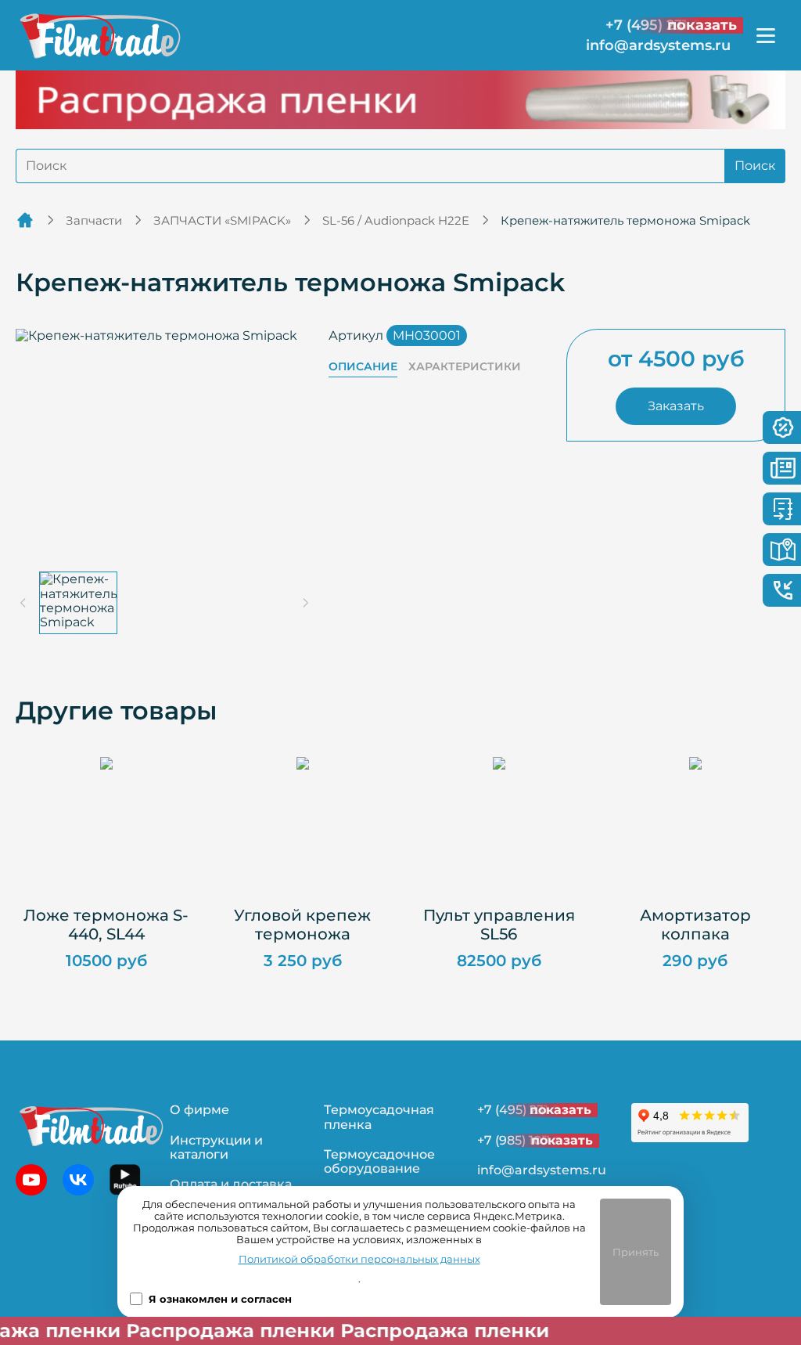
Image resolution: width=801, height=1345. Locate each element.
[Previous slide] (23, 603)
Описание (363, 366)
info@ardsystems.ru (658, 46)
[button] (78, 603)
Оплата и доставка (231, 1184)
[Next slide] (305, 603)
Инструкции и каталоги (216, 1147)
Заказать (676, 405)
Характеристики (464, 366)
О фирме (199, 1109)
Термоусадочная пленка (379, 1116)
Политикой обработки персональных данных (359, 1259)
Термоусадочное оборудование (379, 1161)
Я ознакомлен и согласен (220, 1299)
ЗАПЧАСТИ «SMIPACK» (222, 220)
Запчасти (94, 220)
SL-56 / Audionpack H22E (395, 220)
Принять (635, 1252)
